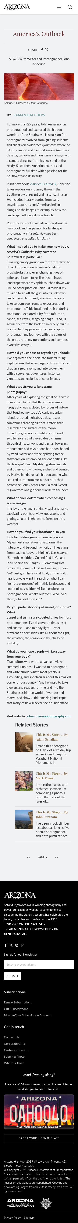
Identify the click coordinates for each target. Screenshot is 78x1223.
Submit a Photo (14, 1056)
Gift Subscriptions (16, 1008)
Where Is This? (13, 1063)
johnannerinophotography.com (49, 716)
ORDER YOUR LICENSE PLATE (39, 1138)
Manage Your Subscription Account (27, 1015)
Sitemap (29, 1217)
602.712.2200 (25, 1165)
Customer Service (15, 1050)
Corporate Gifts (14, 1043)
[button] (39, 86)
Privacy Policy (12, 1217)
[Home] (17, 7)
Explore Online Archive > (25, 924)
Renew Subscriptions (18, 1002)
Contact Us (11, 1037)
